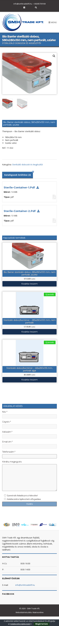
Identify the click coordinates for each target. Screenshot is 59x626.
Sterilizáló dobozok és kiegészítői (27, 164)
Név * (4, 412)
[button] (54, 56)
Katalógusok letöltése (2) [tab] (17, 174)
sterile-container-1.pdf (20, 187)
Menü (53, 22)
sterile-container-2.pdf (20, 211)
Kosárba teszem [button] (29, 283)
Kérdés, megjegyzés (11, 462)
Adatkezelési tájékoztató (20, 624)
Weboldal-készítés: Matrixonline (30, 612)
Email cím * (7, 442)
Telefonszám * (8, 452)
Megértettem (41, 624)
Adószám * (7, 432)
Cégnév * (6, 422)
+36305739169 (40, 3)
